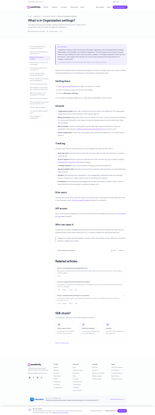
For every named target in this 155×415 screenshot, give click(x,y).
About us (94, 367)
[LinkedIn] (29, 377)
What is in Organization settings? (36, 58)
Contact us (95, 370)
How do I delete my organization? (35, 117)
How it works (74, 7)
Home (29, 16)
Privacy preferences (96, 411)
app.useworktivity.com (70, 86)
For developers (58, 387)
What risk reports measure (81, 200)
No (122, 250)
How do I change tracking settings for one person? (37, 74)
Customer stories (78, 370)
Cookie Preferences (116, 373)
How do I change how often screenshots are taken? (38, 47)
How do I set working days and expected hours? (39, 52)
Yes (114, 250)
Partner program (97, 379)
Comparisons (77, 384)
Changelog (76, 387)
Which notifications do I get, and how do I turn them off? (39, 103)
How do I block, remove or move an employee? (39, 63)
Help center (37, 16)
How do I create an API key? (37, 107)
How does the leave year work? (39, 84)
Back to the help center (62, 343)
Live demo (101, 7)
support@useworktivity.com (38, 373)
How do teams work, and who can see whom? (38, 68)
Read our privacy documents (60, 412)
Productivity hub (77, 382)
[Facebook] (37, 377)
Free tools (75, 379)
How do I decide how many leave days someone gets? (39, 79)
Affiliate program (97, 376)
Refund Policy (115, 376)
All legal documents (117, 379)
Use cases (64, 7)
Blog (74, 367)
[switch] (124, 1)
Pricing (82, 7)
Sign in (109, 7)
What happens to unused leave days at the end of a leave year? (39, 88)
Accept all (122, 411)
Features (56, 367)
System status (77, 390)
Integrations (57, 382)
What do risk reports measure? (39, 98)
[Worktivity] (34, 7)
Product (45, 7)
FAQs (74, 376)
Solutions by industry (98, 373)
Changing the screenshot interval (69, 162)
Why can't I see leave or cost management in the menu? (38, 94)
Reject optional (110, 411)
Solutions (54, 7)
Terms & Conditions (117, 367)
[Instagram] (41, 377)
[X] (33, 377)
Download (57, 384)
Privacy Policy (115, 370)
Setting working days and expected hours (91, 129)
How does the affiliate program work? (39, 112)
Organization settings (49, 16)
